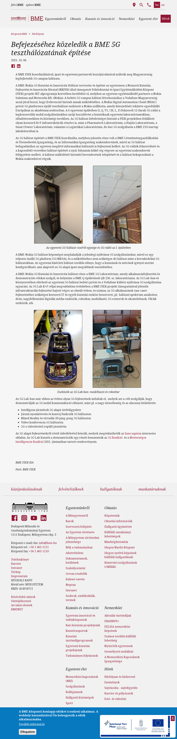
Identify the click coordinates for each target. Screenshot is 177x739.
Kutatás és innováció (82, 608)
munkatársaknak (152, 489)
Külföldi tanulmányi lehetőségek (117, 534)
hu (157, 5)
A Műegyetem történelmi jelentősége (82, 540)
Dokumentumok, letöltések (77, 560)
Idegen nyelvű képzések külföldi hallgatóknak (120, 555)
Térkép (16, 572)
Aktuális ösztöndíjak (117, 615)
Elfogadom (27, 731)
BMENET (17, 609)
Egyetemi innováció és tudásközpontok (80, 618)
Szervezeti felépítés (79, 527)
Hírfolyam (38, 33)
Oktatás (110, 508)
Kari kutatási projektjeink (83, 625)
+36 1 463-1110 (39, 551)
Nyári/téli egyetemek (118, 646)
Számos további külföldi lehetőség (120, 638)
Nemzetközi (113, 608)
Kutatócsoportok (77, 631)
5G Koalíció (115, 437)
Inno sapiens (133, 433)
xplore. (33, 5)
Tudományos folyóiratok (82, 656)
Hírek (108, 669)
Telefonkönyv (20, 559)
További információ (32, 724)
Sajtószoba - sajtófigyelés (120, 688)
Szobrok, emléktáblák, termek (80, 598)
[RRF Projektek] (136, 726)
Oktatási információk (118, 521)
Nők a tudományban (79, 547)
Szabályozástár (76, 568)
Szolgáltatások (75, 686)
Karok (70, 521)
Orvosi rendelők (76, 574)
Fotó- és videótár (115, 699)
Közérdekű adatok (23, 597)
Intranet (16, 568)
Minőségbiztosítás (116, 542)
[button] (55, 19)
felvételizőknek (71, 489)
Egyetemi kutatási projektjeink (78, 648)
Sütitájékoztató (21, 601)
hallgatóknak (111, 489)
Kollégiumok (74, 692)
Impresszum (19, 576)
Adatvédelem (74, 553)
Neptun (71, 585)
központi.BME (19, 33)
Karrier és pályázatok (118, 693)
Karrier (16, 564)
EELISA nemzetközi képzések (117, 629)
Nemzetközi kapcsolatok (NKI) (82, 679)
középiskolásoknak (26, 489)
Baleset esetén (75, 579)
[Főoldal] (30, 507)
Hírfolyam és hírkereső (119, 677)
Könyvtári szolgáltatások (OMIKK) (120, 565)
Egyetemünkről (77, 508)
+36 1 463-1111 (39, 547)
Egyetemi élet (76, 669)
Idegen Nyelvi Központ (119, 547)
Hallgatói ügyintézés (118, 527)
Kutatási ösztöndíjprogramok (79, 638)
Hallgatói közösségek (80, 697)
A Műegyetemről (77, 515)
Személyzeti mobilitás (118, 651)
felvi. (17, 5)
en (163, 5)
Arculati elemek (21, 605)
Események (112, 682)
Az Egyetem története (80, 532)
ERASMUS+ (111, 621)
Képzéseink (112, 515)
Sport (69, 703)
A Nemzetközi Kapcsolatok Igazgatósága (122, 659)
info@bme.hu (48, 543)
